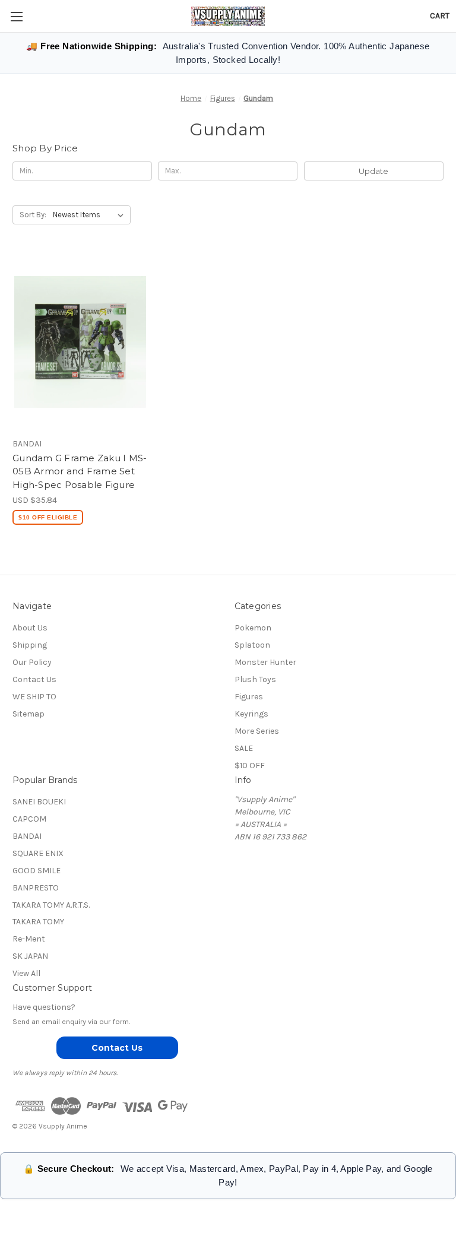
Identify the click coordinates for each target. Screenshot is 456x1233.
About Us (30, 628)
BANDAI (27, 836)
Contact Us (34, 679)
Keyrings (251, 714)
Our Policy (32, 662)
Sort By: (33, 214)
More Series (257, 731)
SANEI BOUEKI (39, 802)
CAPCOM (29, 819)
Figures (249, 697)
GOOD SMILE (36, 871)
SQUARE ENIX (38, 853)
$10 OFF (250, 765)
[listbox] (90, 215)
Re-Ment (28, 939)
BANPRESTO (35, 888)
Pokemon (253, 628)
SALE (244, 748)
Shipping (29, 645)
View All (26, 973)
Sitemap (28, 714)
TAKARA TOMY (38, 922)
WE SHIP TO (34, 697)
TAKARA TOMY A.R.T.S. (51, 905)
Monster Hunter (265, 662)
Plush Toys (255, 679)
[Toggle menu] (16, 16)
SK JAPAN (30, 956)
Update (373, 171)
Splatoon (252, 645)
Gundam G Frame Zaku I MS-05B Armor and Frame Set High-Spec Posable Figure (79, 471)
